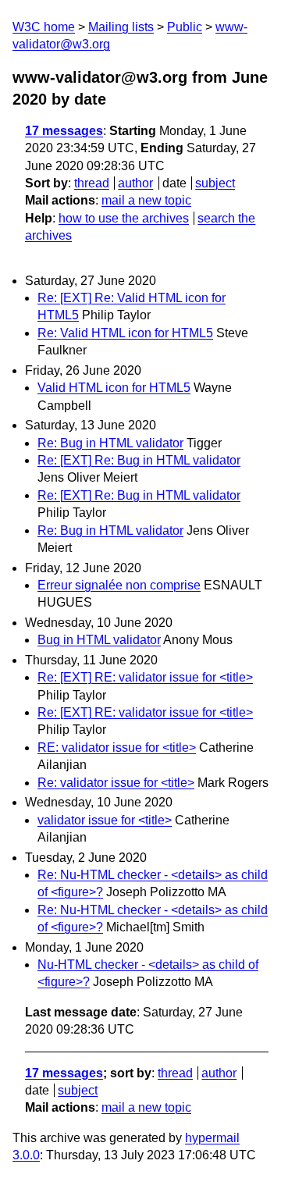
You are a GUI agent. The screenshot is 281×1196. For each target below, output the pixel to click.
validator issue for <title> (104, 820)
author (135, 183)
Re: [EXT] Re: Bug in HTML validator (138, 460)
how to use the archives (124, 218)
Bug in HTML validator (99, 639)
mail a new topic (146, 200)
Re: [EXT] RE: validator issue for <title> (145, 677)
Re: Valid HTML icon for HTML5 (125, 333)
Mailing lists (121, 27)
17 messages (64, 130)
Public (184, 27)
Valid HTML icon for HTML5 (113, 387)
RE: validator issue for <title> (116, 747)
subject (215, 183)
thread (91, 183)
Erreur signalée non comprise (119, 585)
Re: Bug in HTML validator (110, 443)
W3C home (43, 27)
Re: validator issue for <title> (115, 782)
